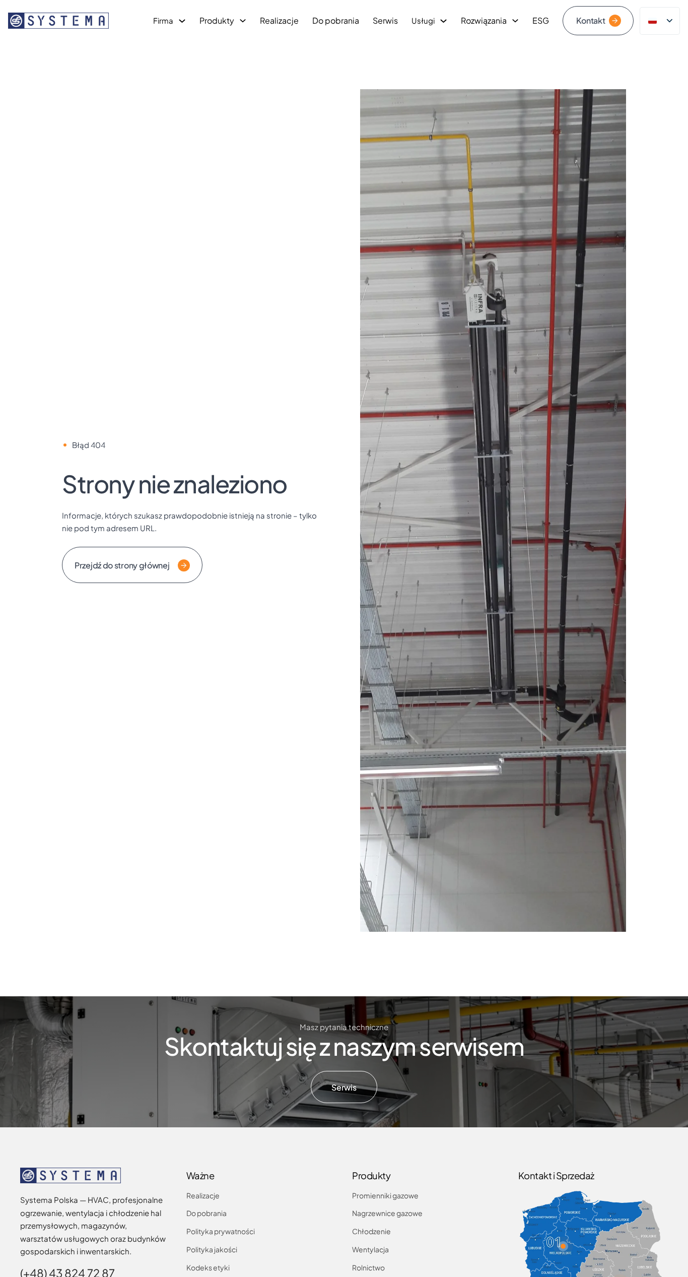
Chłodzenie (371, 1231)
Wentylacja (370, 1249)
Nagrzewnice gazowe (387, 1213)
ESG (540, 20)
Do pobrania (335, 20)
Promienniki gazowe (385, 1195)
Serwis (385, 20)
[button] (563, 1246)
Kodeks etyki (208, 1267)
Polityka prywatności (220, 1231)
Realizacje (279, 20)
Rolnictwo (368, 1267)
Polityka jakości (211, 1249)
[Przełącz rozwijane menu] (182, 21)
